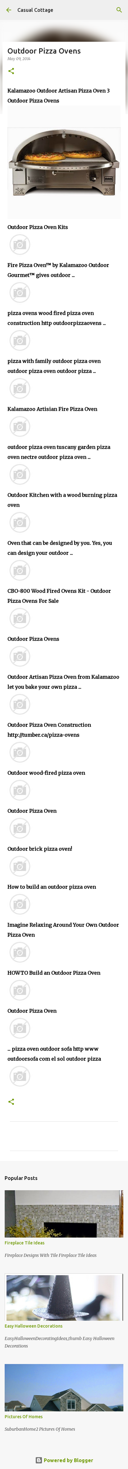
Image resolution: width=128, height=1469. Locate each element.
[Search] (119, 9)
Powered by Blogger (68, 1460)
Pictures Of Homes (24, 1416)
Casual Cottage (35, 10)
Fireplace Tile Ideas (24, 1242)
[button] (11, 71)
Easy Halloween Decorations (33, 1326)
